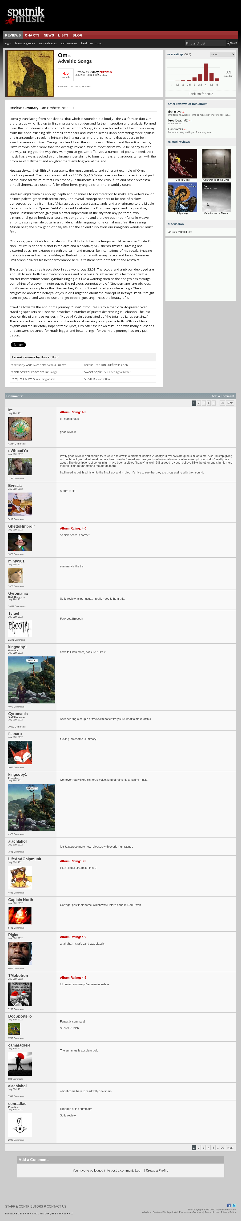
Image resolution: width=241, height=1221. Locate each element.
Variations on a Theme (216, 213)
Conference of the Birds (216, 179)
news (49, 35)
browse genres (25, 43)
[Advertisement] (200, 271)
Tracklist (86, 86)
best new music (91, 43)
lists (63, 35)
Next (230, 403)
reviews (13, 35)
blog (77, 35)
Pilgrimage (182, 213)
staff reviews (68, 43)
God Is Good (183, 179)
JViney (94, 72)
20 (222, 403)
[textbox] (205, 43)
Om (63, 55)
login (7, 43)
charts (32, 35)
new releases (47, 43)
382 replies (101, 75)
